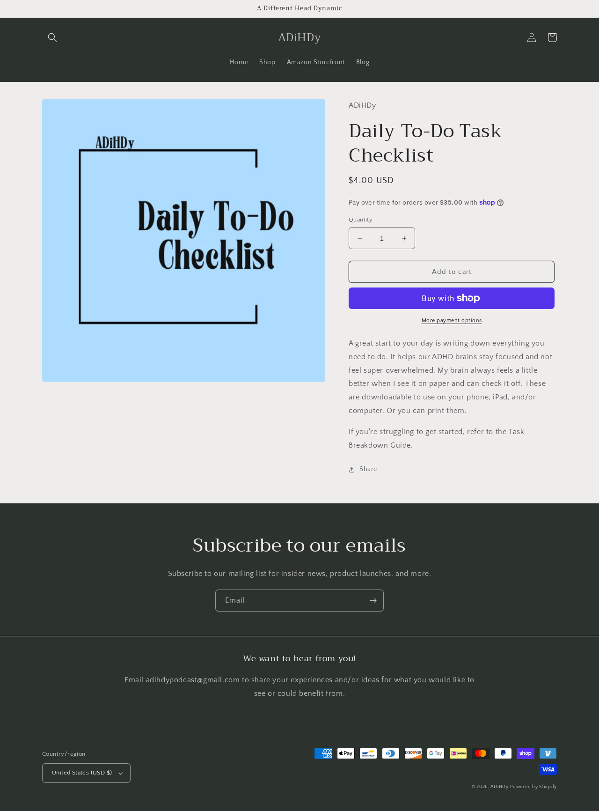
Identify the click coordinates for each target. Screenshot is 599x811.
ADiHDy (499, 786)
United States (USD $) (82, 772)
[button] (52, 37)
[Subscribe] (373, 601)
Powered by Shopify (533, 786)
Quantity (361, 219)
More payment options (452, 320)
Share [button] (368, 469)
